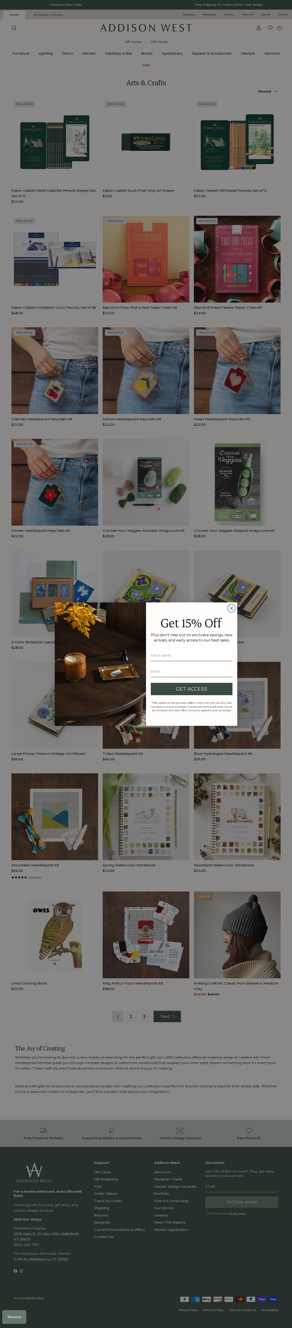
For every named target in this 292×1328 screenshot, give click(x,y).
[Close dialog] (231, 608)
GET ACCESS (191, 689)
